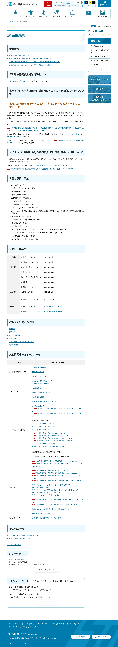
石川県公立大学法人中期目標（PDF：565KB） (53, 436)
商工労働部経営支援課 (98, 56)
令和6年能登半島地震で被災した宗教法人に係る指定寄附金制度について (34, 62)
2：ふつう (28, 590)
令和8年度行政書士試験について (20, 55)
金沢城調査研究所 (96, 65)
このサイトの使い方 (73, 624)
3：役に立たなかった (44, 590)
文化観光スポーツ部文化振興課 (100, 51)
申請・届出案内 (14, 335)
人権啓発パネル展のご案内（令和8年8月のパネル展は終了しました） (56, 490)
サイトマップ (13, 627)
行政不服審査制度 (38, 397)
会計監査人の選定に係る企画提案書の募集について (52, 446)
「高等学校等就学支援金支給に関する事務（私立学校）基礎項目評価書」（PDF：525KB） (42, 169)
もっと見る (100, 69)
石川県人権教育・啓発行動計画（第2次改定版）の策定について (31, 58)
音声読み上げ (73, 5)
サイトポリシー (14, 624)
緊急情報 (48, 5)
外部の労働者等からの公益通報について (46, 402)
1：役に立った (16, 590)
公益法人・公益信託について (42, 381)
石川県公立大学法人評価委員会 (45, 443)
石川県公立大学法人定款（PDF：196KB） (51, 433)
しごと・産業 (89, 16)
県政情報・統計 (103, 16)
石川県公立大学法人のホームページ (46, 423)
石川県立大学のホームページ (44, 430)
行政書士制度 (36, 388)
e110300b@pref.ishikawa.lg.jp (54, 306)
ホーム (9, 21)
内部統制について (38, 372)
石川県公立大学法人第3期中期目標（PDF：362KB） (55, 440)
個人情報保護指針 (26, 624)
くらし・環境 (30, 16)
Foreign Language (89, 5)
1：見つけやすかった (18, 597)
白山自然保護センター (98, 46)
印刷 (94, 26)
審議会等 (12, 332)
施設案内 (99, 89)
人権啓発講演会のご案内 (40, 487)
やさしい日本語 (61, 5)
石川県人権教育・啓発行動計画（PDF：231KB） (52, 470)
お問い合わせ (32, 627)
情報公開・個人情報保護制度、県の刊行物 (46, 518)
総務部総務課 (20, 559)
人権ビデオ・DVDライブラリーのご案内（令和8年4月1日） (30, 65)
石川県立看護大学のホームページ (45, 426)
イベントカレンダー (99, 79)
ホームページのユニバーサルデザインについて (49, 624)
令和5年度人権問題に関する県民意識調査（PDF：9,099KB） (56, 461)
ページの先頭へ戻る (14, 545)
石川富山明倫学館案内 (39, 367)
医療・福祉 (56, 16)
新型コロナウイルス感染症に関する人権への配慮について (52, 509)
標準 (83, 2)
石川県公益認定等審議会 (40, 383)
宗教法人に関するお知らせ (41, 392)
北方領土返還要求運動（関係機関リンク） (24, 535)
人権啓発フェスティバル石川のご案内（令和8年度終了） (51, 485)
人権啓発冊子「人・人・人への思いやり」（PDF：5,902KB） (56, 504)
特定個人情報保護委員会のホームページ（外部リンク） (46, 165)
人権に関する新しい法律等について (44, 514)
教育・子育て (44, 16)
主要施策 (12, 329)
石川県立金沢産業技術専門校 (100, 60)
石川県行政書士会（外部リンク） (20, 538)
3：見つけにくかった (48, 597)
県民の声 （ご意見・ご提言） (99, 98)
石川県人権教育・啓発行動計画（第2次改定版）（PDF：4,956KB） (58, 480)
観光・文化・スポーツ (72, 16)
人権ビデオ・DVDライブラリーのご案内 (46, 495)
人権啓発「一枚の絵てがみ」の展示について (47, 492)
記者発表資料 (13, 345)
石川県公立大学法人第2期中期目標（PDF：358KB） (55, 438)
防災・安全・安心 (15, 16)
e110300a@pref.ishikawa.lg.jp (54, 311)
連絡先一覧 (15, 21)
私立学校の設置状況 (39, 406)
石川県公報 (13, 338)
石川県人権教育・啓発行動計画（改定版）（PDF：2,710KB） (56, 473)
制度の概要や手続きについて (20, 81)
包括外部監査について (39, 376)
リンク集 (22, 627)
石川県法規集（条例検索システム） (21, 342)
